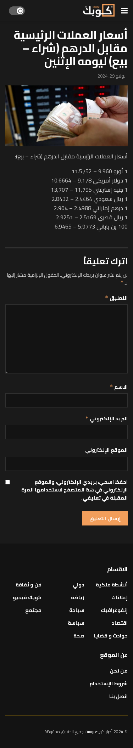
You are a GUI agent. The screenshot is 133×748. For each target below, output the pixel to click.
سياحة (76, 610)
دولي (78, 584)
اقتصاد (120, 623)
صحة (78, 635)
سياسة (76, 623)
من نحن (119, 670)
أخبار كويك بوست (99, 731)
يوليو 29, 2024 (112, 76)
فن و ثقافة (28, 584)
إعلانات (119, 597)
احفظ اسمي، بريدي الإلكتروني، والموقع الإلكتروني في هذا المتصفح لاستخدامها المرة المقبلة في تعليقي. (74, 490)
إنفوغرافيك (114, 610)
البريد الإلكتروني (106, 418)
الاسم (119, 387)
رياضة (77, 597)
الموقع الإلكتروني (106, 450)
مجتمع (33, 610)
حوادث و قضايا (111, 635)
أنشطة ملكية (112, 584)
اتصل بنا (118, 696)
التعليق (116, 298)
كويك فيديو (27, 597)
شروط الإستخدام (108, 683)
